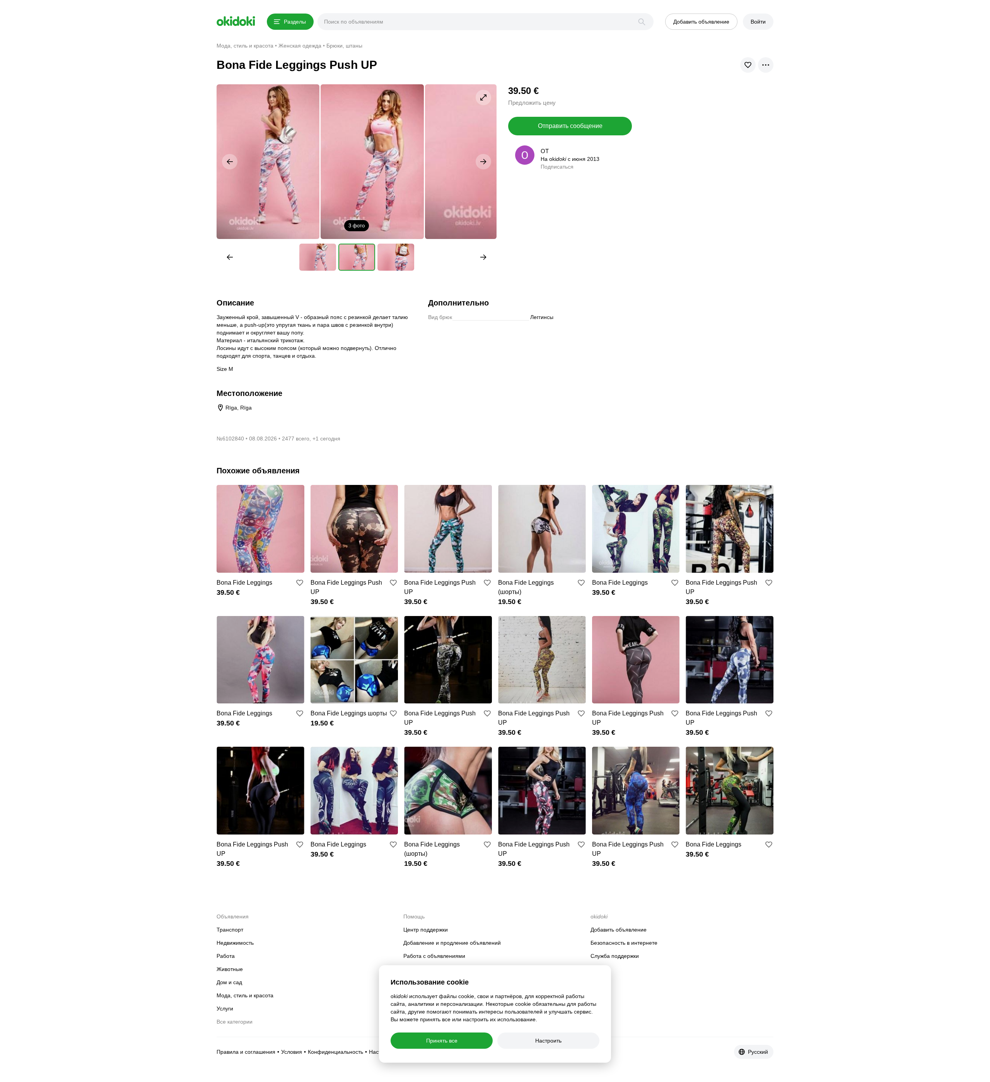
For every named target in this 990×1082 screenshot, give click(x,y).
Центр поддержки (425, 930)
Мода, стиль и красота (245, 995)
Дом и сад (229, 982)
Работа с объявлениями (434, 956)
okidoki (236, 21)
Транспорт (230, 930)
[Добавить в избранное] (299, 582)
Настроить (548, 1041)
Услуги (225, 1008)
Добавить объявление (619, 930)
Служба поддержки (615, 956)
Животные (230, 969)
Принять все (441, 1041)
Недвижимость (235, 943)
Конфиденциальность (335, 1052)
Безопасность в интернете (624, 943)
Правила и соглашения (246, 1052)
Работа (226, 956)
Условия (291, 1052)
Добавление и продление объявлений (452, 943)
